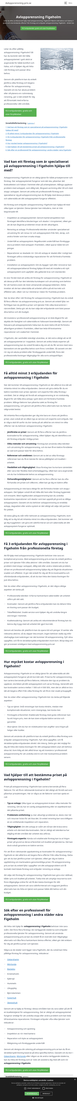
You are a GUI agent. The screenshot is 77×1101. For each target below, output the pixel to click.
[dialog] (38, 1089)
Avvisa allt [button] (46, 1093)
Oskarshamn (13, 959)
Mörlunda (11, 964)
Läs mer (58, 1085)
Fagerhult (11, 997)
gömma (31, 123)
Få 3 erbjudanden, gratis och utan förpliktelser (38, 28)
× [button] (75, 1079)
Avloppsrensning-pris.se (18, 3)
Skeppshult (12, 1002)
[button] (38, 1098)
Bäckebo (11, 969)
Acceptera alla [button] (32, 1093)
